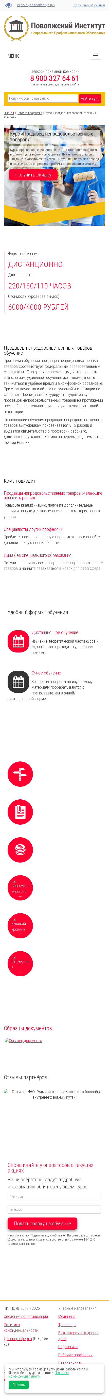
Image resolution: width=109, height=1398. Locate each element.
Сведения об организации (26, 1316)
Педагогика (68, 1346)
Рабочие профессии (29, 113)
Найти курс (90, 98)
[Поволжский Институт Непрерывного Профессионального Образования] (54, 18)
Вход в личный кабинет (88, 5)
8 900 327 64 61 (54, 78)
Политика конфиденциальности (39, 1374)
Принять (19, 1385)
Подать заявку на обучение (42, 1224)
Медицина (66, 1316)
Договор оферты (18, 1338)
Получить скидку (33, 175)
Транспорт (67, 1324)
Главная (9, 113)
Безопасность (70, 1363)
